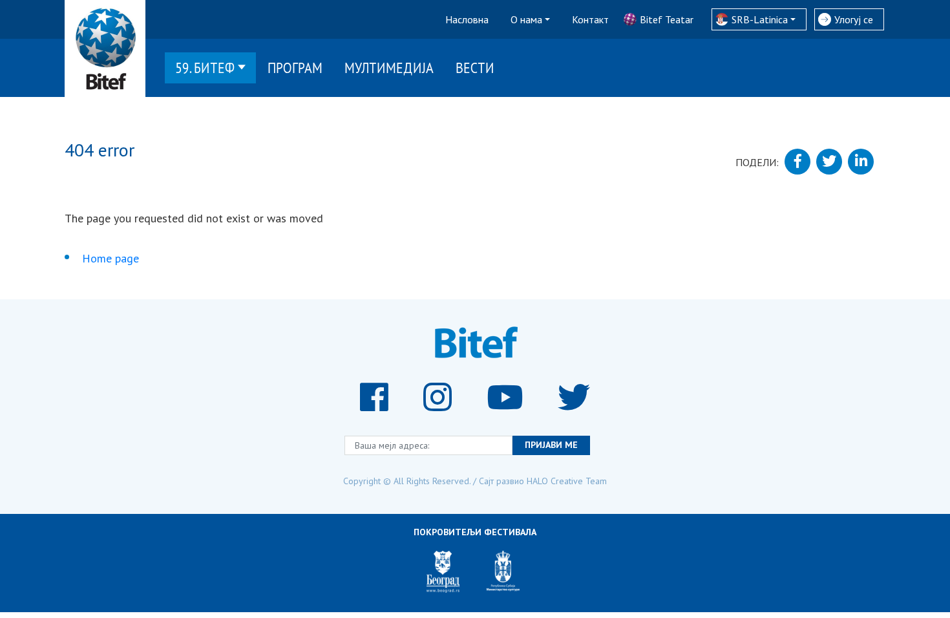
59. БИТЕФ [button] (205, 68)
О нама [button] (526, 19)
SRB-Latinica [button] (760, 19)
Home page (110, 258)
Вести (475, 68)
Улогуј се (853, 19)
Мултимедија (389, 68)
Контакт (590, 19)
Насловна (467, 19)
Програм (295, 68)
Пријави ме (551, 445)
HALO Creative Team (567, 481)
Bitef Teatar (666, 19)
